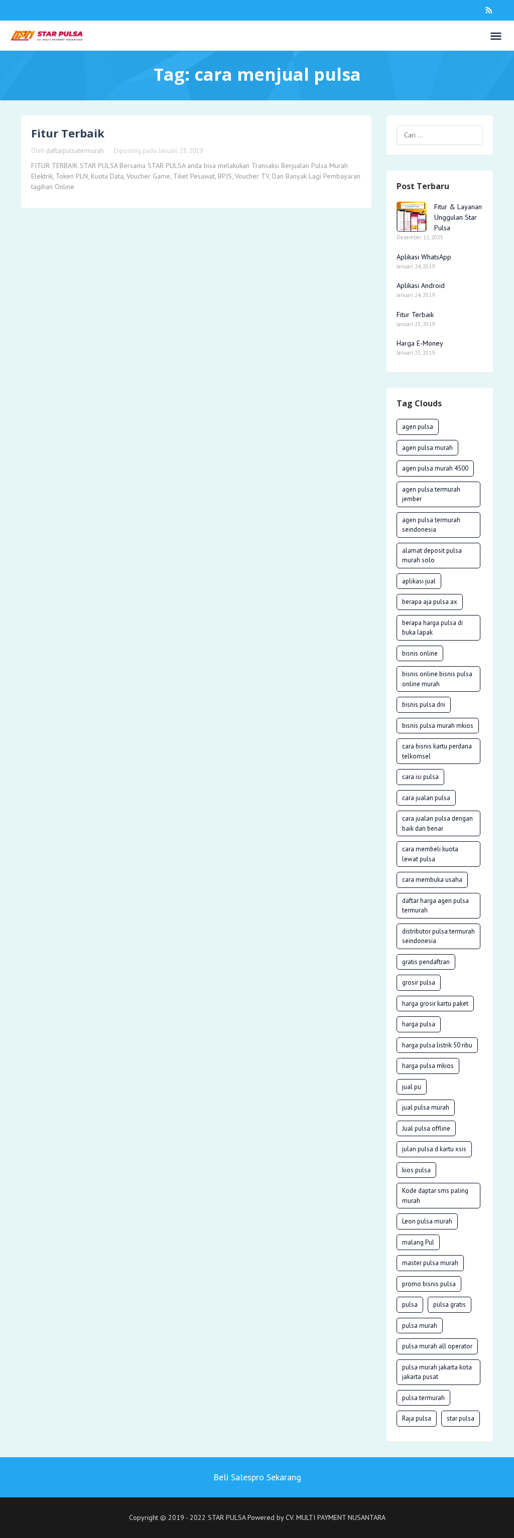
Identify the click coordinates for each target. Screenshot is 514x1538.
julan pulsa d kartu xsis (434, 1149)
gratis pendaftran (426, 962)
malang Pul (418, 1242)
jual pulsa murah (425, 1107)
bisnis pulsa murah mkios (437, 725)
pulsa (410, 1304)
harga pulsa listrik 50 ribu (437, 1045)
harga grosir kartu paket (435, 1003)
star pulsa (460, 1418)
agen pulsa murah (427, 447)
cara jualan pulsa (426, 798)
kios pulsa (416, 1170)
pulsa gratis (449, 1304)
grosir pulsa (418, 982)
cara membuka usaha (432, 879)
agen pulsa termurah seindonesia (431, 525)
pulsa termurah (423, 1398)
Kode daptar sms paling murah (435, 1195)
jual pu (411, 1087)
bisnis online (420, 653)
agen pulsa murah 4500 (435, 468)
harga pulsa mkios (428, 1065)
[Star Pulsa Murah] (47, 35)
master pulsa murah (430, 1263)
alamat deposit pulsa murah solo (432, 555)
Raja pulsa (416, 1418)
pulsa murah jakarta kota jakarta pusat (437, 1372)
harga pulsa (418, 1024)
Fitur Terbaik (67, 132)
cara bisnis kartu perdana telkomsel (437, 751)
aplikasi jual (419, 581)
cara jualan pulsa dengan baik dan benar (437, 823)
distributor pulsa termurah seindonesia (438, 936)
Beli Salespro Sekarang (257, 1477)
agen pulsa (417, 426)
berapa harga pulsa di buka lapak (432, 628)
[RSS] (489, 10)
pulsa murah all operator (437, 1346)
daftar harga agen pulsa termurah (435, 905)
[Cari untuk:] (440, 135)
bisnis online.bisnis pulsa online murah (437, 679)
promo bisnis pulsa (429, 1284)
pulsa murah (419, 1325)
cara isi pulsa (420, 777)
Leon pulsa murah (427, 1221)
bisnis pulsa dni (423, 704)
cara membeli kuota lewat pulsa (430, 854)
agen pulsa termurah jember (431, 494)
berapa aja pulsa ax (429, 601)
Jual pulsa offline (426, 1128)
